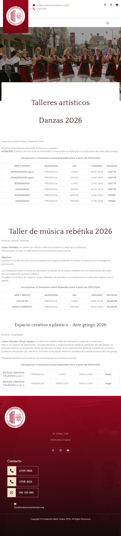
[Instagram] (111, 5)
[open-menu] (108, 23)
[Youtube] (117, 5)
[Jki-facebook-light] (105, 5)
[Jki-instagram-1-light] (60, 450)
